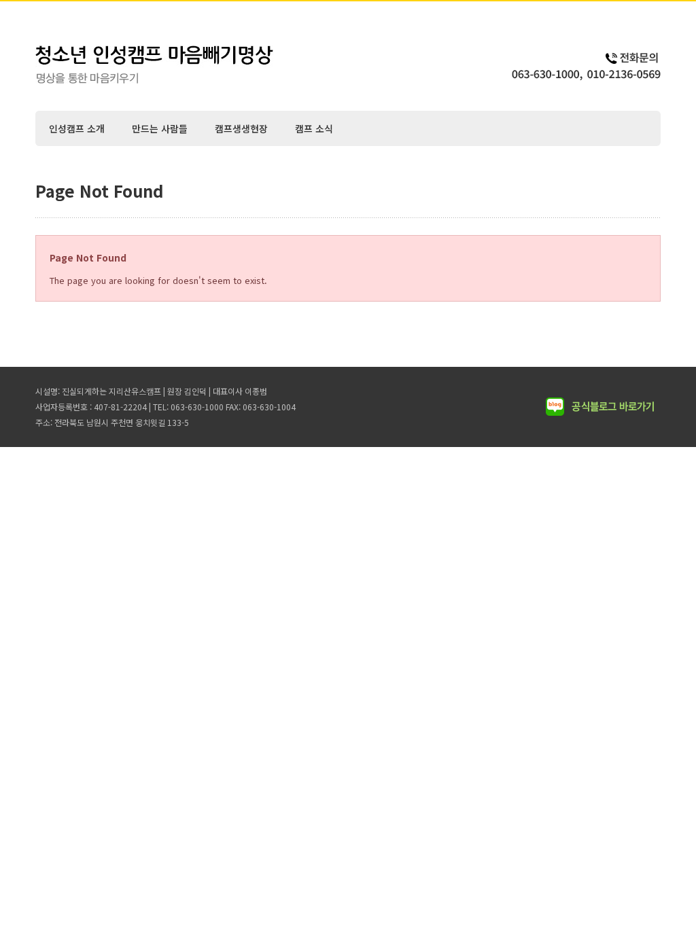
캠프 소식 (314, 128)
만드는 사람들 (160, 128)
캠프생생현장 (241, 128)
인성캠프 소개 (77, 128)
